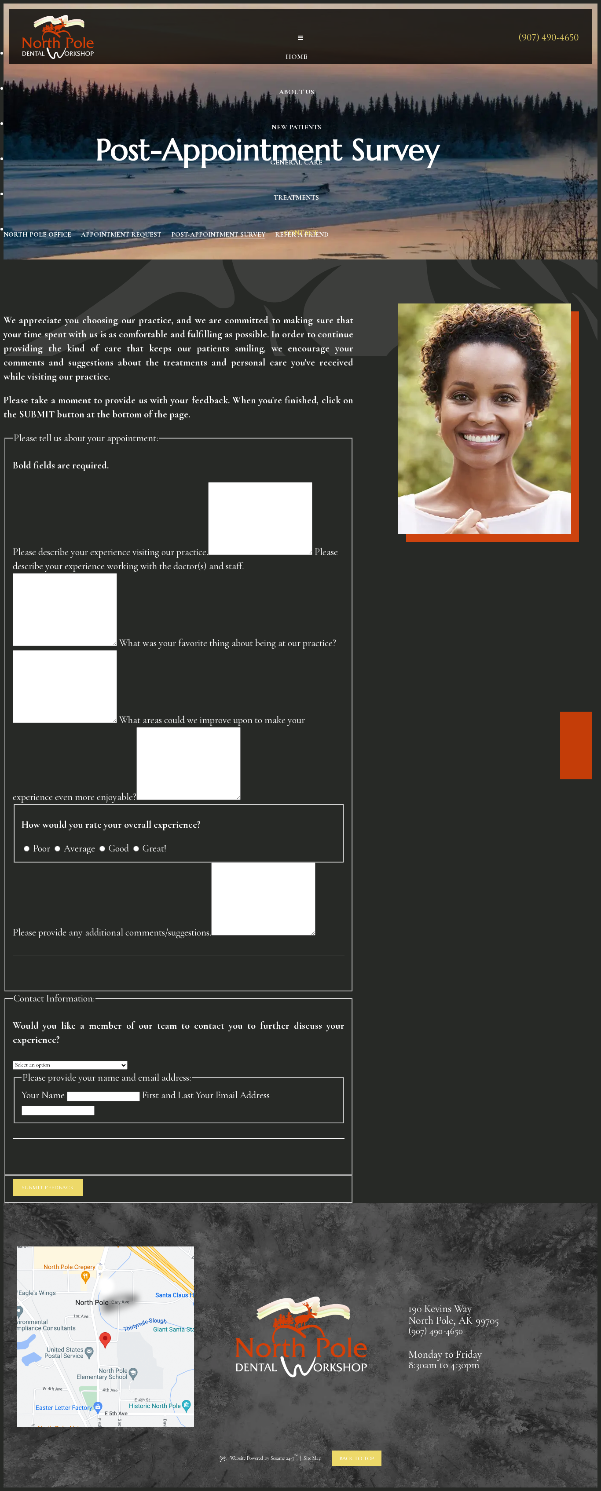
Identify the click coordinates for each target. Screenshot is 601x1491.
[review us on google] (576, 752)
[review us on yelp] (576, 725)
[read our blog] (576, 765)
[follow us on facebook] (576, 739)
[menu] (300, 38)
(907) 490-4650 (549, 37)
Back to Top (357, 1458)
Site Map (312, 1458)
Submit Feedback (48, 1187)
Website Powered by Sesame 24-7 (263, 1457)
